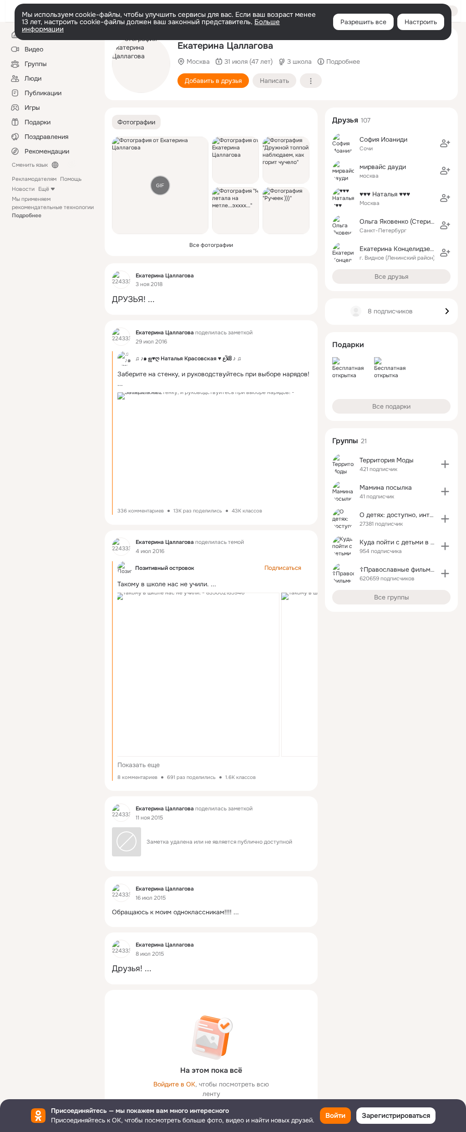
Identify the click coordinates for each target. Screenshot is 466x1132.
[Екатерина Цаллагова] (121, 280)
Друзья (345, 120)
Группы (345, 441)
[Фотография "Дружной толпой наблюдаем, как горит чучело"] (286, 160)
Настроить (421, 22)
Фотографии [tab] (136, 122)
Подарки (348, 344)
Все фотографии (211, 245)
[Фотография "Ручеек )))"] (286, 210)
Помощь (70, 179)
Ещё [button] (43, 189)
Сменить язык (30, 165)
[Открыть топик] (211, 299)
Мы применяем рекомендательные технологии (53, 207)
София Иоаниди (383, 139)
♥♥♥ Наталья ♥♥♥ (385, 194)
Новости (23, 189)
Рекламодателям (34, 179)
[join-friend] (445, 143)
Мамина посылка (386, 487)
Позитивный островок (164, 568)
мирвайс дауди (383, 167)
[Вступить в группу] (445, 464)
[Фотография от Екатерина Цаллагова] (141, 64)
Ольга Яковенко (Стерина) (400, 221)
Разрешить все (363, 22)
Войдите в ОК (174, 1084)
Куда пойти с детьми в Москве (407, 542)
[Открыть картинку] (197, 675)
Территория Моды (387, 460)
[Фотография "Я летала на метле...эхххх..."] (235, 210)
